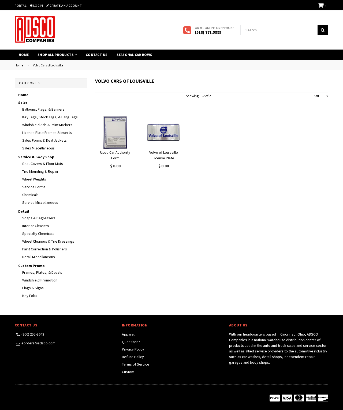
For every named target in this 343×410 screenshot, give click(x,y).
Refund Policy (133, 356)
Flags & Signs (33, 287)
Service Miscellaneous (40, 202)
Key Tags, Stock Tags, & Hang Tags (50, 117)
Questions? (131, 341)
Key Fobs (29, 295)
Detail (23, 211)
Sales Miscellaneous (38, 148)
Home (24, 54)
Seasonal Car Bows (134, 54)
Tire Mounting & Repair (40, 171)
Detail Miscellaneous (38, 256)
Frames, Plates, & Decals (42, 272)
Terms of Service (135, 364)
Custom (128, 371)
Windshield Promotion (39, 280)
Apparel (128, 334)
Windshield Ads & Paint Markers (47, 124)
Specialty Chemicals (38, 233)
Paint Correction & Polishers (44, 249)
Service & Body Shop (36, 157)
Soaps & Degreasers (38, 218)
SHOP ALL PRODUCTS (56, 54)
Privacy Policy (133, 349)
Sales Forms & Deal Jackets (44, 140)
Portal (21, 5)
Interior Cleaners (35, 225)
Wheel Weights (34, 179)
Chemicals (30, 194)
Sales (23, 102)
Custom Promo (31, 265)
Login (37, 5)
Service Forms (34, 187)
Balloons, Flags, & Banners (43, 109)
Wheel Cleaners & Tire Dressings (48, 241)
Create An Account (65, 5)
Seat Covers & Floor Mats (42, 163)
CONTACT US (97, 54)
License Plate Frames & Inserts (47, 132)
